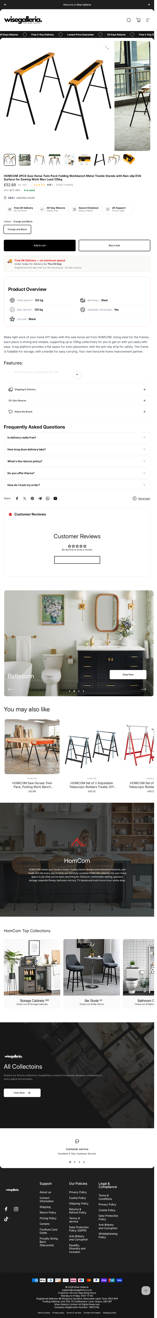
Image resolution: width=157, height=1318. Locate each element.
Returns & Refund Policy (77, 1211)
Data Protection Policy (108, 1217)
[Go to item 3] (40, 160)
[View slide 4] (84, 1162)
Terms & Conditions (105, 1197)
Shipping (45, 1206)
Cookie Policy (77, 1197)
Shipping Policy (78, 1203)
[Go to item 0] (10, 160)
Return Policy (48, 1212)
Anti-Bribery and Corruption (78, 1238)
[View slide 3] (79, 1162)
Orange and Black (17, 229)
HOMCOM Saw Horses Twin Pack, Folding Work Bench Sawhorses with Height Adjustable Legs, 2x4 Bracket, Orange (32, 785)
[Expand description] (77, 374)
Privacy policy (58, 1313)
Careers (44, 1223)
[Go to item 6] (84, 160)
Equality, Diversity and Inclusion (77, 1248)
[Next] (149, 4)
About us (45, 1192)
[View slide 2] (75, 1162)
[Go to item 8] (114, 160)
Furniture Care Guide (48, 1231)
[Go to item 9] (129, 160)
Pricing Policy (48, 1218)
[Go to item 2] (25, 160)
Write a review (77, 560)
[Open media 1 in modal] (107, 48)
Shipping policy (109, 1313)
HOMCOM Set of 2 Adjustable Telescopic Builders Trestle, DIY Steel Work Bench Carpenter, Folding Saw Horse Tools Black (91, 785)
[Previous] (5, 4)
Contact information (47, 1199)
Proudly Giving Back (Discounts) (49, 1242)
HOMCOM (32, 778)
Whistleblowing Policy (108, 1235)
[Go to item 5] (69, 160)
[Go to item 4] (55, 160)
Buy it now (114, 245)
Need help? (144, 498)
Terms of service (74, 1220)
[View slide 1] (70, 1162)
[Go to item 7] (99, 160)
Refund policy (44, 1313)
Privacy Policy (78, 1192)
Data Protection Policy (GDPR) (79, 1229)
